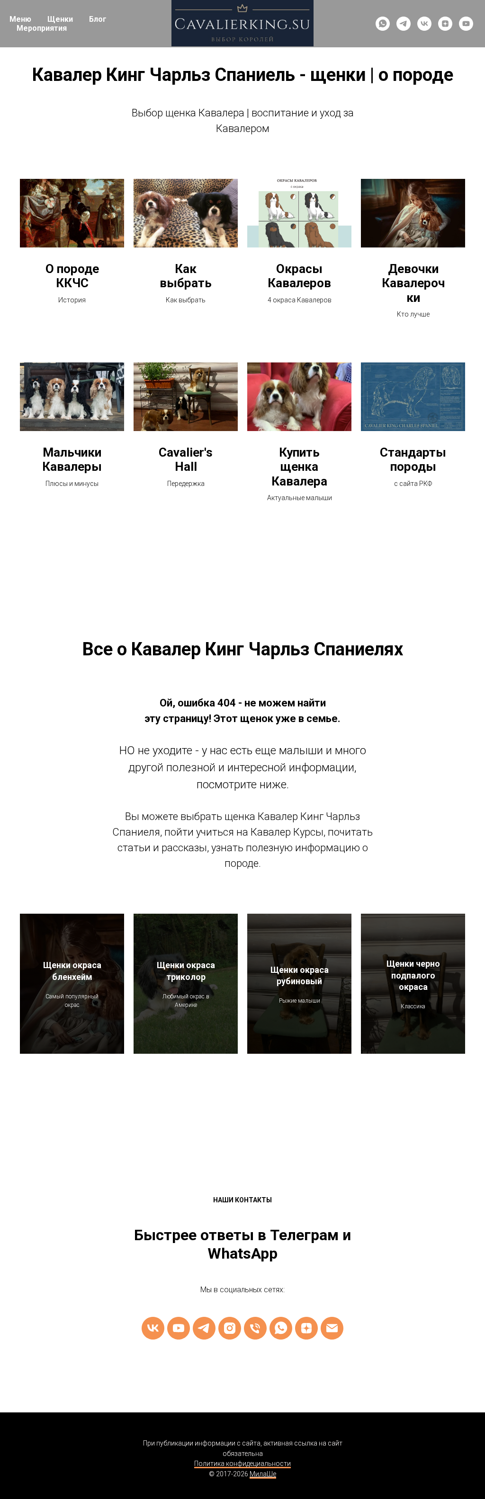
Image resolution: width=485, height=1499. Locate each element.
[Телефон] (255, 1328)
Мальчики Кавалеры (72, 459)
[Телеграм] (204, 1328)
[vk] (424, 24)
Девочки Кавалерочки (413, 283)
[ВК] (153, 1328)
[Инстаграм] (229, 1328)
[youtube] (466, 24)
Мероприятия (42, 28)
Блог (98, 19)
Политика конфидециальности (242, 1463)
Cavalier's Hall (186, 459)
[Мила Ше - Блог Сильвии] (306, 1328)
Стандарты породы (413, 459)
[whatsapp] (383, 24)
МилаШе (263, 1474)
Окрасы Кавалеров (299, 276)
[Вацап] (280, 1328)
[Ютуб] (178, 1328)
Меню (20, 19)
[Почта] (332, 1328)
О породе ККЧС (72, 276)
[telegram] (403, 24)
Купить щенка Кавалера (299, 466)
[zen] (445, 24)
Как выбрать (186, 276)
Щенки (60, 19)
